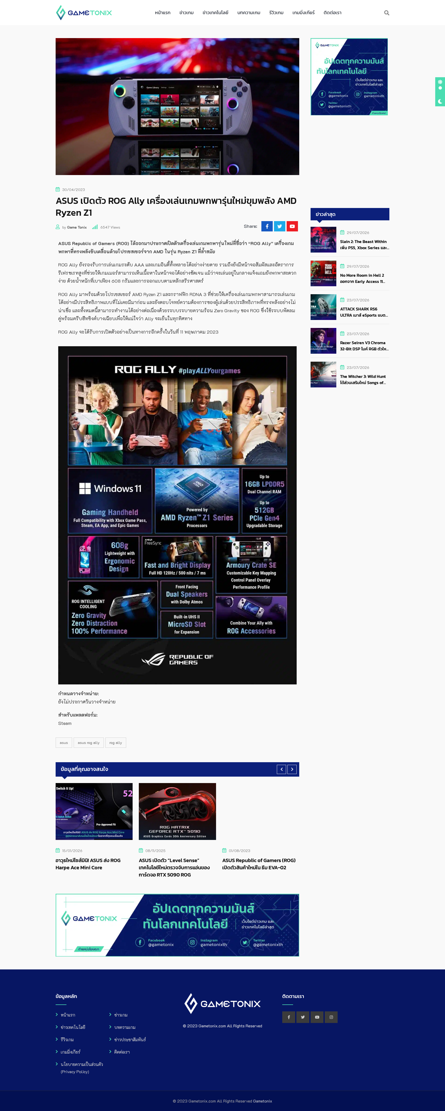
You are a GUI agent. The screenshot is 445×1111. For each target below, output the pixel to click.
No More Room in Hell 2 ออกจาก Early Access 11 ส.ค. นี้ (362, 281)
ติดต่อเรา (332, 12)
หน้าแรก (162, 12)
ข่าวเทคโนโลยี (215, 12)
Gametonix (262, 1101)
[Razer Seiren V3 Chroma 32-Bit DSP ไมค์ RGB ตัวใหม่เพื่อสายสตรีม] (323, 341)
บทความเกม (248, 12)
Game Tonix (77, 227)
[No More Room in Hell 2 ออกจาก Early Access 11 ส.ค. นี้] (323, 273)
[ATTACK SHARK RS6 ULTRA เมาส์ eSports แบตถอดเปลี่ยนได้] (323, 307)
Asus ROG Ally (89, 742)
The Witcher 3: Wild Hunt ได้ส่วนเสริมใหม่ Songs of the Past (363, 382)
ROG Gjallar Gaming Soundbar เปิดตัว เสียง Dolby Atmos (259, 863)
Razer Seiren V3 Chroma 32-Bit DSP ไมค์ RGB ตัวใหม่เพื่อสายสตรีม (364, 349)
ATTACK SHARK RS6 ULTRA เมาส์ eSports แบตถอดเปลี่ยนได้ (363, 315)
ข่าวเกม (186, 12)
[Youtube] (292, 226)
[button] (281, 769)
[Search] (386, 12)
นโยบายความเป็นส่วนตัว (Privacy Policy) (82, 1068)
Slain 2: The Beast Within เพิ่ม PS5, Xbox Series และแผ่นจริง (363, 247)
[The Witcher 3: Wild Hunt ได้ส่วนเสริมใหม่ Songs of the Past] (323, 374)
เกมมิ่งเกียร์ (304, 12)
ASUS (64, 742)
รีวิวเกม (276, 12)
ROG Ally (115, 742)
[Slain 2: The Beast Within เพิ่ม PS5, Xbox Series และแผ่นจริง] (323, 240)
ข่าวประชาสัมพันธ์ (130, 1039)
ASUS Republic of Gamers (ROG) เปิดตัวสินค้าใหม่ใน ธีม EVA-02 (178, 863)
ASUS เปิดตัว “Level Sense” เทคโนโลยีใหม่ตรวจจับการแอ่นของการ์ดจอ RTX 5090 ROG (93, 867)
